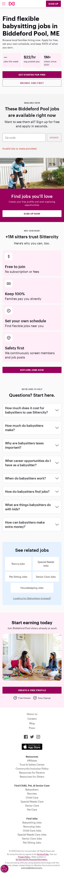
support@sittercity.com (31, 868)
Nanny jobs (18, 563)
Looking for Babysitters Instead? (32, 598)
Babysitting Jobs (32, 822)
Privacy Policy (24, 857)
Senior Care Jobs (46, 576)
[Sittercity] (12, 4)
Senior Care (32, 805)
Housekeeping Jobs (32, 587)
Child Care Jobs (32, 830)
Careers (32, 718)
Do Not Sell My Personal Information (32, 859)
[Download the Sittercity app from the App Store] (32, 747)
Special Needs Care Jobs (32, 834)
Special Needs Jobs (46, 563)
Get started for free (32, 74)
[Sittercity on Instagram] (38, 737)
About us (32, 713)
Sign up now (32, 213)
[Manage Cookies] (4, 868)
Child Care (32, 797)
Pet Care (32, 809)
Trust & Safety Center (32, 764)
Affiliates (32, 760)
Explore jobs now (32, 370)
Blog (32, 723)
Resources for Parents (32, 772)
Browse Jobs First (32, 83)
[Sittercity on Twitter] (32, 737)
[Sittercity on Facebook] (26, 737)
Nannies (32, 793)
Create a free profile (32, 690)
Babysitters (32, 789)
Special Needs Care (32, 801)
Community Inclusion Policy (32, 768)
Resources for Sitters (32, 776)
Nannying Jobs (32, 826)
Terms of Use (43, 854)
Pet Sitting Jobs (18, 576)
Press (32, 727)
